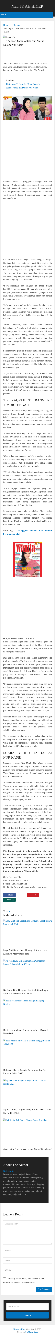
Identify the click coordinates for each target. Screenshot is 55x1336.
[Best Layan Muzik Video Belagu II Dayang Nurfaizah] (27, 1013)
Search (27, 1315)
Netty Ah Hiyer (27, 6)
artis (10, 911)
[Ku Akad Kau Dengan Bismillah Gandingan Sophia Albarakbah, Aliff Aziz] (27, 973)
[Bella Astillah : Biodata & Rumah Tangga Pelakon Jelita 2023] (27, 1053)
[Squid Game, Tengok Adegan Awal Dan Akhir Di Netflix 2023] (27, 1092)
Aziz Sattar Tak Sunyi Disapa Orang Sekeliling (27, 1149)
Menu (4, 14)
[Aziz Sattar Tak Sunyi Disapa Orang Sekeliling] (27, 1132)
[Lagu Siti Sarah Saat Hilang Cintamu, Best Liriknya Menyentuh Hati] (27, 933)
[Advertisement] (27, 54)
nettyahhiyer (9, 1171)
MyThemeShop (31, 1332)
